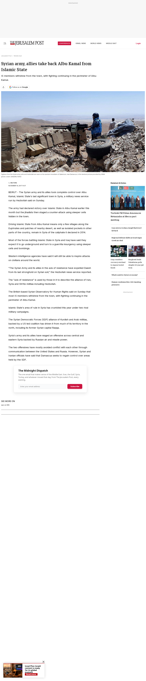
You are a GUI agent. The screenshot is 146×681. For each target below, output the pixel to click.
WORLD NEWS (95, 43)
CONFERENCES (64, 43)
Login (138, 43)
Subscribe (74, 386)
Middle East (18, 56)
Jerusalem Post (6, 56)
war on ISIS (5, 405)
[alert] (23, 670)
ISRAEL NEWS (81, 43)
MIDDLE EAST (111, 43)
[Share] (3, 87)
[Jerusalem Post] (25, 43)
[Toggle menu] (5, 43)
